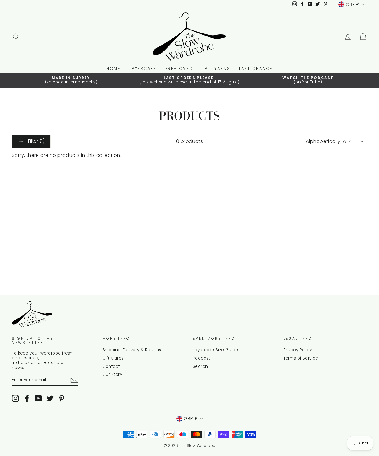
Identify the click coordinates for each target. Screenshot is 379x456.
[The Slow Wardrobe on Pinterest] (61, 398)
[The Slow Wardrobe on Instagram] (15, 398)
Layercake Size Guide (215, 350)
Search (200, 366)
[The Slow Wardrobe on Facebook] (26, 398)
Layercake (142, 68)
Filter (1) (35, 141)
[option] (71, 80)
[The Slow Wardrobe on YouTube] (38, 398)
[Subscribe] (74, 380)
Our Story (112, 374)
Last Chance (256, 68)
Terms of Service (300, 358)
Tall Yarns (216, 68)
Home (113, 68)
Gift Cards (113, 358)
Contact (111, 366)
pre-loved (179, 68)
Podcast (201, 358)
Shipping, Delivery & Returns (131, 350)
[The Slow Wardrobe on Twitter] (50, 398)
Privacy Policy (297, 350)
